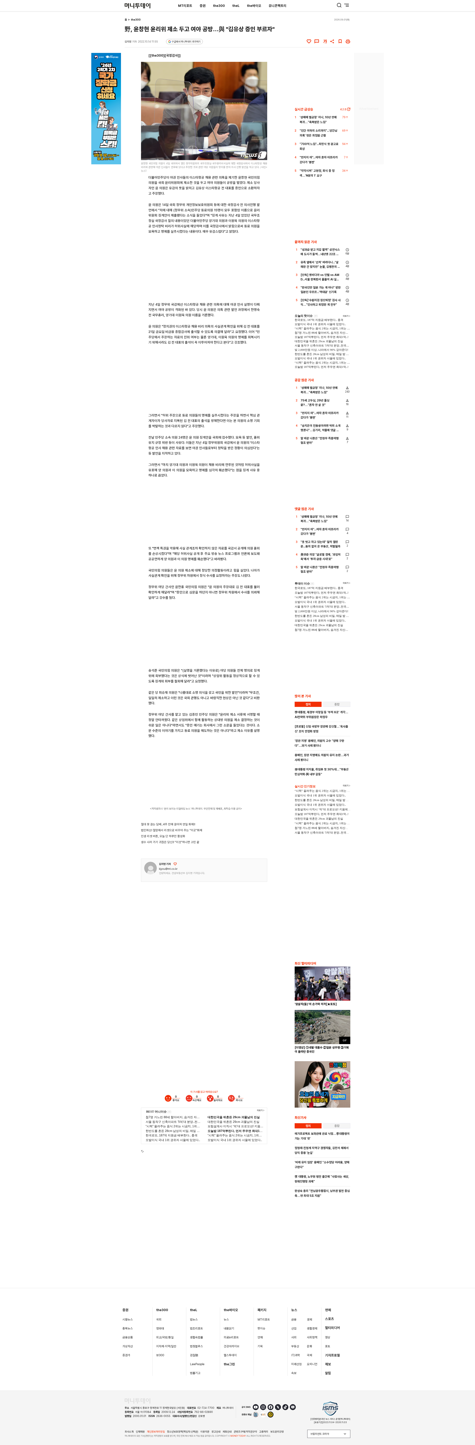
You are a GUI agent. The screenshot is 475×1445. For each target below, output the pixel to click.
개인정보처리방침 (156, 1431)
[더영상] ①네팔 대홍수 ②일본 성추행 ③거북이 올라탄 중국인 (322, 1049)
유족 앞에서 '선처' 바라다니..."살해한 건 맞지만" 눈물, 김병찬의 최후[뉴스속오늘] (320, 267)
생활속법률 (196, 1337)
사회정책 (312, 1337)
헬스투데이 (230, 1355)
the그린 (229, 1364)
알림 (328, 1373)
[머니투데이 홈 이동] (137, 1401)
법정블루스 (196, 1346)
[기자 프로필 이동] (150, 868)
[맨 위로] (466, 1429)
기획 (260, 1346)
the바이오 (254, 6)
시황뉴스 (127, 1319)
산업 (294, 1328)
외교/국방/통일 (165, 1337)
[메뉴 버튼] (346, 5)
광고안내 (216, 1431)
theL (236, 6)
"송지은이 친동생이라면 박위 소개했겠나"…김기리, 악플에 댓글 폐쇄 (320, 430)
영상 (327, 1337)
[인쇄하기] (347, 41)
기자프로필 (332, 1355)
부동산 (295, 1346)
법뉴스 (194, 1319)
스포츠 (329, 1319)
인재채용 (140, 1431)
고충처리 (263, 1431)
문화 (309, 1346)
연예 (328, 1310)
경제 (309, 1319)
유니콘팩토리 (277, 6)
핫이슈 (261, 1328)
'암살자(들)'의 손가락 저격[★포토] (316, 1004)
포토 (327, 1346)
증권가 (126, 1355)
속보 (294, 1373)
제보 (328, 1364)
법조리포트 (196, 1328)
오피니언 (312, 1364)
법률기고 (195, 1373)
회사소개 (129, 1431)
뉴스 (226, 1319)
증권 (203, 6)
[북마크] (340, 41)
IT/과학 (295, 1355)
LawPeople (197, 1364)
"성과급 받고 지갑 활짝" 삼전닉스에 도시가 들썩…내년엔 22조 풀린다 (320, 254)
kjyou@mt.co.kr (168, 868)
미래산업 (296, 1364)
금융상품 (127, 1337)
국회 (158, 1319)
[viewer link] (262, 155)
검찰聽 (194, 1355)
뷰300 (160, 1355)
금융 (294, 1319)
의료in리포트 (231, 1337)
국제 (309, 1355)
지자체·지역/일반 (166, 1346)
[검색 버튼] (339, 5)
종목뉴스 (127, 1328)
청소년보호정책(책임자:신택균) (182, 1431)
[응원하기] (175, 864)
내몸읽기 (229, 1328)
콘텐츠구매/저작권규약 (245, 1431)
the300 (219, 6)
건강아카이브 (231, 1346)
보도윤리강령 (277, 1431)
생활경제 (312, 1328)
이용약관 (204, 1431)
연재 (260, 1337)
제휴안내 (227, 1431)
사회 (294, 1337)
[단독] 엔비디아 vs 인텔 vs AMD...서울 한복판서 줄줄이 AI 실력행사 (320, 279)
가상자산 (127, 1346)
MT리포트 (185, 6)
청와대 (160, 1328)
